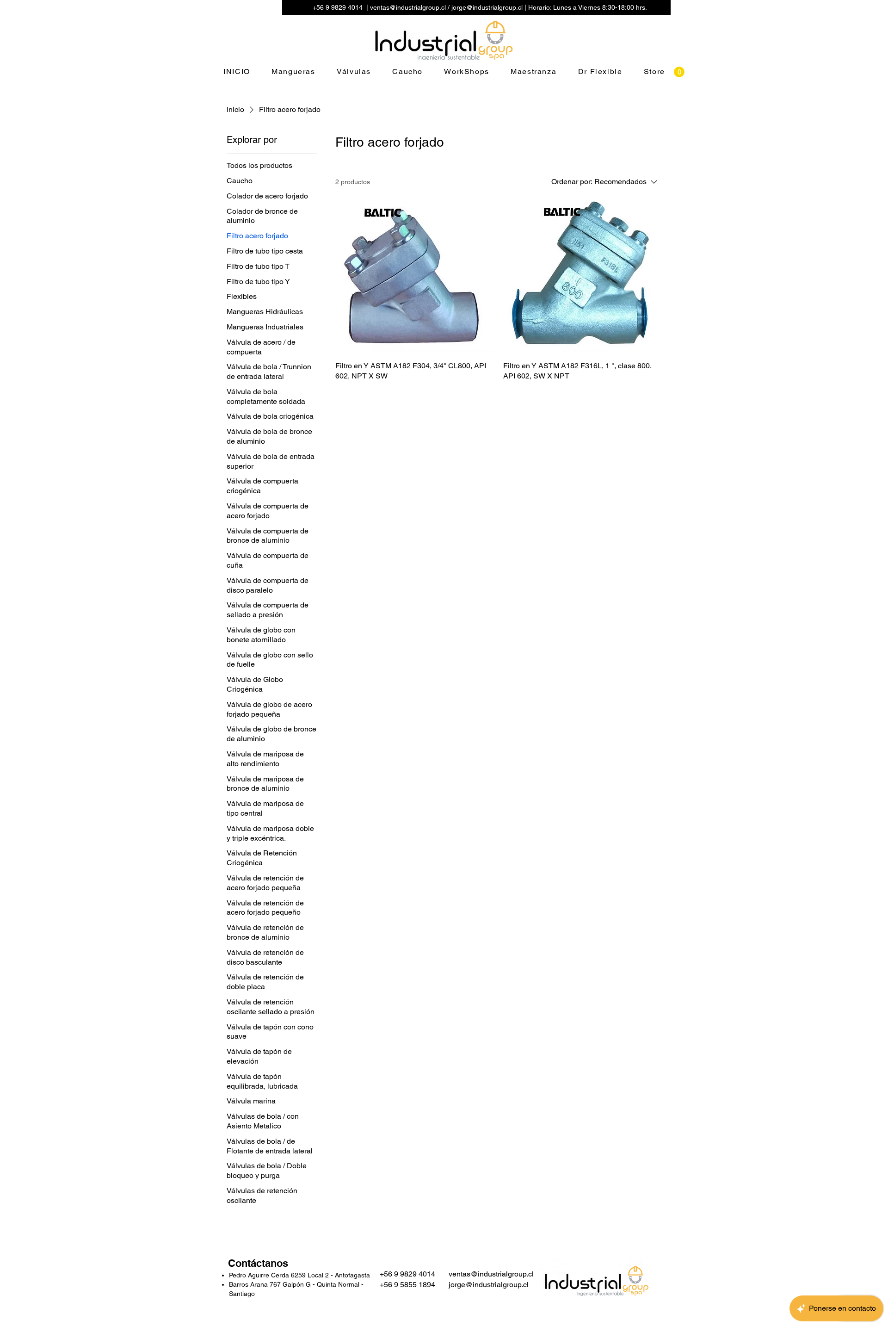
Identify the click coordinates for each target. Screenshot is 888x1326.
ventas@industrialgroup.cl (408, 7)
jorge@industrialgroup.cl (487, 7)
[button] (679, 72)
